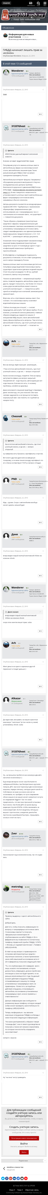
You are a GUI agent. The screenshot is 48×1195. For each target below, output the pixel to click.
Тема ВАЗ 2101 (21, 1185)
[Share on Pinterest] (26, 1178)
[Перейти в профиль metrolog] (6, 888)
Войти (24, 1152)
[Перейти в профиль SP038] (5, 35)
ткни (5, 94)
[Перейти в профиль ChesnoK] (6, 418)
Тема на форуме (36, 894)
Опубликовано (15, 89)
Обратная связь (32, 1190)
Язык (11, 1190)
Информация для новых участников (21, 35)
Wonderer (17, 56)
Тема (19, 1190)
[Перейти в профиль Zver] (6, 835)
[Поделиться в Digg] (14, 1178)
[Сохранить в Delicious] (18, 1178)
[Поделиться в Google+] (10, 1178)
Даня (14, 534)
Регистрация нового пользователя (24, 1138)
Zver (14, 833)
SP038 (32, 1185)
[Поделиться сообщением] (43, 89)
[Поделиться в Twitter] (3, 1178)
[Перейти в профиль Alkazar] (6, 700)
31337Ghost (18, 126)
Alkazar (16, 698)
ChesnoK (16, 416)
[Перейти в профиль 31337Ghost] (6, 128)
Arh (13, 341)
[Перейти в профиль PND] (6, 481)
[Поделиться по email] (22, 1178)
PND (14, 479)
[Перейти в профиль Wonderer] (6, 72)
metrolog (17, 886)
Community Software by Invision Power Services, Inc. (24, 1193)
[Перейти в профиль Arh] (6, 343)
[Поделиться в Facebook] (6, 1178)
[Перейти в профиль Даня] (6, 536)
